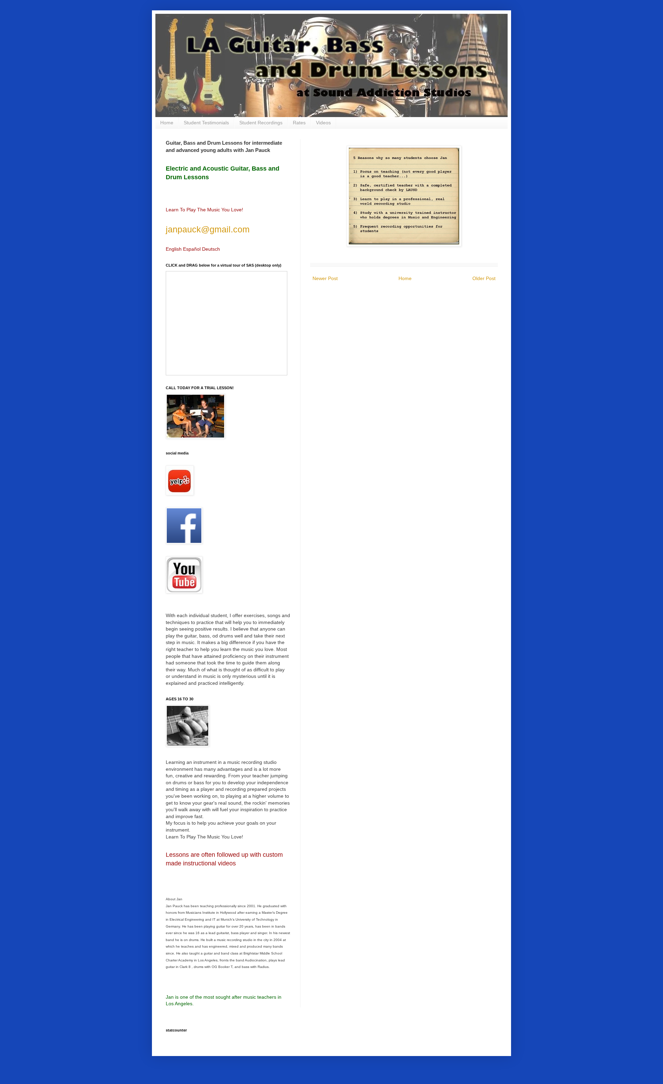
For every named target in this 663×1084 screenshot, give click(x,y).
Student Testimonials (206, 122)
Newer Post (325, 278)
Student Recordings (260, 122)
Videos (323, 122)
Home (166, 122)
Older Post (484, 278)
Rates (299, 122)
